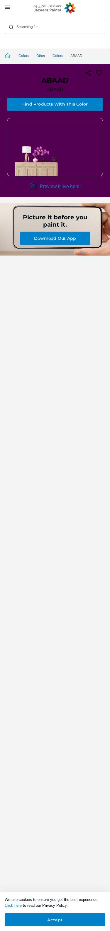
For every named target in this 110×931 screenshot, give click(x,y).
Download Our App (55, 238)
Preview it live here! (60, 186)
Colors (23, 56)
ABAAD (55, 89)
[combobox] (55, 27)
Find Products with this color (55, 104)
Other (40, 56)
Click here (13, 905)
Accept (54, 920)
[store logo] (55, 8)
